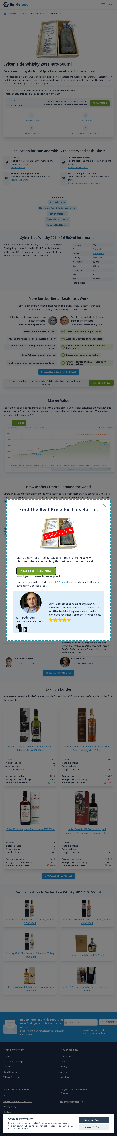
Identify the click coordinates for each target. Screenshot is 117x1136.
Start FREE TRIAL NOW (36, 571)
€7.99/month (62, 582)
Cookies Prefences (93, 1127)
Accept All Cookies (93, 1120)
